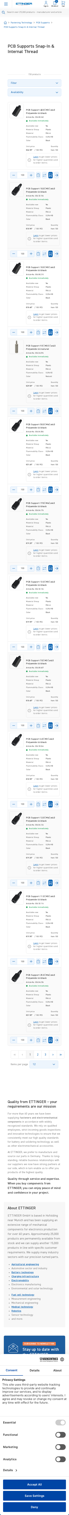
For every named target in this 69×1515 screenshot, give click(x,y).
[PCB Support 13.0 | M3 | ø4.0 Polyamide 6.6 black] (17, 583)
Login (36, 157)
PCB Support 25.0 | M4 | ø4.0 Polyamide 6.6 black (40, 977)
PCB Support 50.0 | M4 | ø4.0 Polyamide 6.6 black (40, 426)
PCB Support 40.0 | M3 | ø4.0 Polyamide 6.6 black (40, 111)
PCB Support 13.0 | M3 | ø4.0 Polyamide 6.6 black (40, 583)
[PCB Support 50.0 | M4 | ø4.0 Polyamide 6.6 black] (17, 425)
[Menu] (6, 4)
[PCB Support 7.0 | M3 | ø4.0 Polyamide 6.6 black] (17, 661)
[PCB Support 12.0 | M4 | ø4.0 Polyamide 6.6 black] (17, 819)
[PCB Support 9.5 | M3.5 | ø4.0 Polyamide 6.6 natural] (17, 347)
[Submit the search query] (3, 12)
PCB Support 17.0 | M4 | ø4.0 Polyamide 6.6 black (40, 505)
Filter (14, 83)
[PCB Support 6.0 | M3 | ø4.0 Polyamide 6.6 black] (17, 740)
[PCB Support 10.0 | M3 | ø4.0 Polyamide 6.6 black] (17, 190)
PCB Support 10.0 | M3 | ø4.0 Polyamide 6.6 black (40, 190)
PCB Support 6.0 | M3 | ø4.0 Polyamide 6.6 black (40, 741)
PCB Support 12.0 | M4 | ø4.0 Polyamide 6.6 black (40, 819)
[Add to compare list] (44, 175)
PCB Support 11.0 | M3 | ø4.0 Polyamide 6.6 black (40, 898)
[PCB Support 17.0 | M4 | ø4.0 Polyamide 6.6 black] (17, 504)
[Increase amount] (31, 175)
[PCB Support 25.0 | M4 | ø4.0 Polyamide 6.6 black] (17, 976)
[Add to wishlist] (38, 175)
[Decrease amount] (13, 175)
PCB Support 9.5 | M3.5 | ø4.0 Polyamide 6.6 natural (40, 347)
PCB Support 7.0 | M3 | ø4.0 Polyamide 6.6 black (39, 662)
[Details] (56, 175)
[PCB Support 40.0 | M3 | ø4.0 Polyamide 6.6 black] (17, 111)
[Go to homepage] (24, 4)
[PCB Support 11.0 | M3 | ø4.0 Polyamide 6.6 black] (17, 897)
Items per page (19, 1064)
